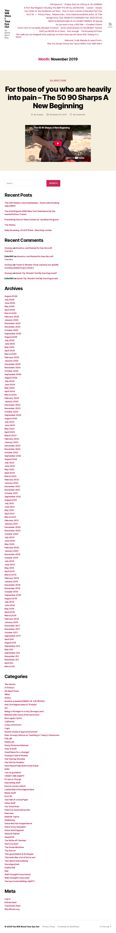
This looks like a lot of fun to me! (20, 857)
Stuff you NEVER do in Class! (52, 31)
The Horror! (10, 850)
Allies (7, 694)
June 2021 (10, 507)
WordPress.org (12, 909)
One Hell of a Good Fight (16, 800)
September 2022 (13, 456)
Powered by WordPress (68, 926)
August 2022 (11, 459)
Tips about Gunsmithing (16, 861)
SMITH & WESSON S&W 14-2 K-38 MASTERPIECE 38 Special (75, 21)
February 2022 (12, 479)
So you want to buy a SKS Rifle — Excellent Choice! (79, 24)
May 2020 (9, 544)
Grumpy (40, 114)
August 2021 (11, 500)
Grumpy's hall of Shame (16, 755)
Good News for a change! (17, 752)
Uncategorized (12, 864)
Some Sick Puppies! (14, 830)
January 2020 (11, 551)
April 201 (9, 663)
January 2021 (11, 524)
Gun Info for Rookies (14, 762)
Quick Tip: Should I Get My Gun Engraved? (36, 273)
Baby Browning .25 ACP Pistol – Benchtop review (28, 230)
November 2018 (12, 588)
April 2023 (10, 432)
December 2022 (12, 445)
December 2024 (13, 364)
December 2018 (12, 585)
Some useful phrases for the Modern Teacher (81, 28)
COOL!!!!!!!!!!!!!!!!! (13, 725)
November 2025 (13, 327)
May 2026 (9, 306)
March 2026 (10, 313)
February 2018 (12, 619)
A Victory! (9, 687)
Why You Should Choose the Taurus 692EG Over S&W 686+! (74, 43)
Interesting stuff (12, 783)
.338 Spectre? (56, 4)
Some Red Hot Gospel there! (18, 823)
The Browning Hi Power (91, 31)
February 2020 (12, 547)
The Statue (10, 225)
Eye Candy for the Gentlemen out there (43, 11)
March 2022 (10, 476)
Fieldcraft (9, 742)
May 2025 (9, 347)
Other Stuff (10, 803)
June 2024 (10, 384)
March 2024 (10, 395)
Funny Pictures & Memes (16, 745)
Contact (90, 8)
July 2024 (9, 381)
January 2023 (11, 442)
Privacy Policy (44, 14)
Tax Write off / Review (15, 840)
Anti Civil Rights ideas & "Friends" (21, 704)
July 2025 (9, 340)
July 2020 (9, 537)
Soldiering (10, 820)
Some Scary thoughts (15, 827)
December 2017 (12, 625)
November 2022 (12, 449)
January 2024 (11, 401)
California (9, 721)
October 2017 (11, 632)
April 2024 (10, 391)
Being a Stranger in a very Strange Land (24, 711)
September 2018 (13, 595)
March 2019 (10, 575)
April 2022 (10, 473)
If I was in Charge (13, 779)
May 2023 (9, 428)
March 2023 (10, 435)
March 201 (10, 666)
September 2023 (13, 415)
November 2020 (13, 530)
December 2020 (13, 527)
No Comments (79, 114)
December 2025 (13, 323)
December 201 (12, 656)
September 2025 (13, 333)
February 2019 (12, 578)
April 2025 (10, 350)
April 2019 (10, 571)
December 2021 (12, 486)
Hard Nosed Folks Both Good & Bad (21, 766)
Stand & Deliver (12, 833)
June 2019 (10, 564)
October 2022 (11, 452)
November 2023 (13, 408)
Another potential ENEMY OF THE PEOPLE (25, 701)
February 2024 (12, 398)
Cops (7, 728)
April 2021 (9, 513)
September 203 (12, 646)
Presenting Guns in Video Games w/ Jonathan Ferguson (32, 219)
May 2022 (9, 469)
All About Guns (58, 80)
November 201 (12, 659)
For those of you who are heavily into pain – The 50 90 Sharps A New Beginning (58, 97)
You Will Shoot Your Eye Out (8, 18)
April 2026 (10, 310)
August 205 (10, 642)
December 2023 (13, 405)
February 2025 (12, 357)
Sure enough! (73, 31)
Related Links (58, 14)
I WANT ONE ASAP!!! (14, 776)
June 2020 (10, 541)
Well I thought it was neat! (17, 878)
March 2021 (10, 517)
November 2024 (13, 367)
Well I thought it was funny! (18, 874)
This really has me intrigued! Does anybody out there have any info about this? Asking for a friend (57, 35)
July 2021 (9, 503)
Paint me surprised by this (17, 810)
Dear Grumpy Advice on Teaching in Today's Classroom (32, 735)
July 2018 (9, 602)
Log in (7, 899)
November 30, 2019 (58, 114)
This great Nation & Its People (19, 854)
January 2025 (11, 361)
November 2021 (12, 490)
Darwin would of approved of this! (21, 732)
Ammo (8, 698)
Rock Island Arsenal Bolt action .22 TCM (84, 14)
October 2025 (11, 330)
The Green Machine (14, 847)
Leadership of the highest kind (19, 789)
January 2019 (11, 581)
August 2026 (11, 296)
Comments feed (12, 906)
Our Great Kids (12, 806)
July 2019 (9, 561)
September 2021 (13, 496)
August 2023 (11, 418)
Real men (9, 813)
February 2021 (12, 520)
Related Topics (12, 816)
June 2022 (10, 466)
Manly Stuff (10, 793)
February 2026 (12, 316)
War (7, 871)
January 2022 (11, 483)
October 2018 (11, 592)
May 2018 (9, 609)
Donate (98, 8)
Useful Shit (10, 867)
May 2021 (9, 510)
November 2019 (12, 554)
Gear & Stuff (11, 749)
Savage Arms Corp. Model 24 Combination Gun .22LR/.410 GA (74, 18)
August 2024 (11, 378)
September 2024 (13, 374)
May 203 (9, 649)
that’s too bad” (11, 844)
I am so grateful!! (13, 772)
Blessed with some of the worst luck (22, 715)
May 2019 (9, 568)
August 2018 (11, 598)
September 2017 (13, 636)
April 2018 (10, 612)
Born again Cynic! (13, 718)
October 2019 (11, 558)
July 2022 (9, 462)
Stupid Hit (9, 837)
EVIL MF (8, 738)
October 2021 (11, 493)
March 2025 (10, 354)
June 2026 (10, 303)
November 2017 (12, 629)
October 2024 (11, 371)
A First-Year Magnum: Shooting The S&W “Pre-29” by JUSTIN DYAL (54, 8)
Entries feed (10, 902)
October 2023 (11, 412)
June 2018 (10, 605)
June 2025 (10, 344)
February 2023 (12, 439)
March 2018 (10, 615)
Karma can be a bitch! (15, 786)
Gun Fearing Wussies (15, 759)
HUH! (7, 769)
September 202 (12, 653)
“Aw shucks (10, 684)
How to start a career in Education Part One (82, 11)
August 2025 (11, 337)
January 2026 (11, 320)
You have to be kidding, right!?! (19, 881)
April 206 (9, 639)
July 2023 (9, 422)
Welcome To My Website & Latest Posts (83, 40)
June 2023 (10, 425)
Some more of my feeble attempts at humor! (38, 28)
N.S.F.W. (30, 14)
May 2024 (9, 388)
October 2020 (11, 534)
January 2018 (11, 622)
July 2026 (9, 299)
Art (6, 708)
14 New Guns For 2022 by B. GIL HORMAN (83, 4)
